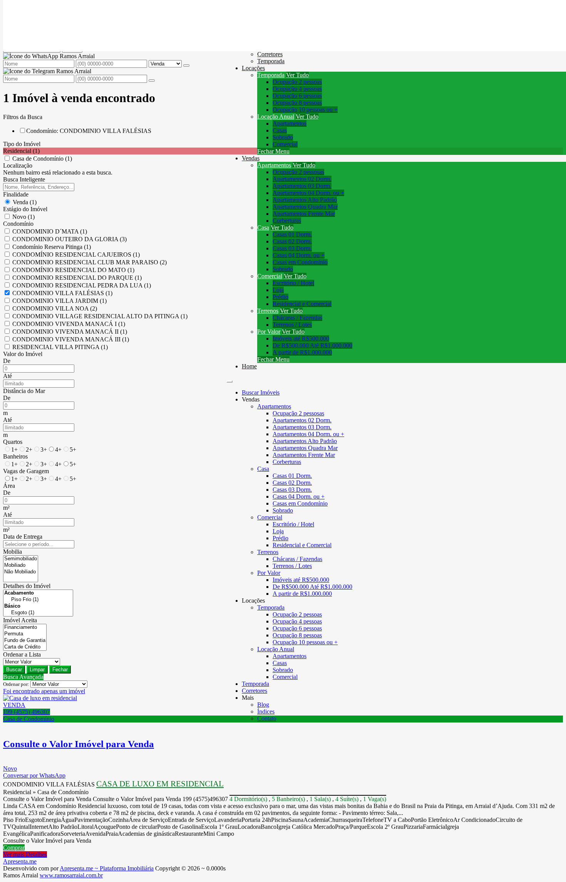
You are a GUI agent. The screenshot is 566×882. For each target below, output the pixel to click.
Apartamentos (289, 123)
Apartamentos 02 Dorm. (302, 179)
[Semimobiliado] (20, 559)
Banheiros (15, 456)
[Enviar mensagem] (186, 65)
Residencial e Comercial (302, 304)
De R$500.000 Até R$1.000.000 (312, 345)
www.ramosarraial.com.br (71, 875)
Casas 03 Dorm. (292, 248)
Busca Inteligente (24, 179)
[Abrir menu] (229, 379)
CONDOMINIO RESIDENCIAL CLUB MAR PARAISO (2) (89, 262)
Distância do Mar (24, 391)
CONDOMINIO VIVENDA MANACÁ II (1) (69, 331)
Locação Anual (275, 116)
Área (9, 485)
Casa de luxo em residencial (160, 783)
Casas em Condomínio (300, 262)
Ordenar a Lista (22, 654)
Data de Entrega (22, 536)
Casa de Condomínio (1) (42, 158)
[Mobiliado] (20, 565)
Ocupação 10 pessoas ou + (305, 109)
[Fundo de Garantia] (24, 640)
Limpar (37, 669)
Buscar (14, 669)
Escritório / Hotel (293, 283)
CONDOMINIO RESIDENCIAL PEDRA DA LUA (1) (81, 285)
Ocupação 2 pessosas (298, 172)
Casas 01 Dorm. (292, 234)
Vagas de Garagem (26, 471)
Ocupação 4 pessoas (297, 89)
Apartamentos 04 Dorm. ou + (308, 193)
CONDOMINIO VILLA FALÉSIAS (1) (62, 293)
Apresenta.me (20, 861)
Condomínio (18, 223)
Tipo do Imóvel (21, 144)
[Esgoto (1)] (38, 613)
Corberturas (287, 220)
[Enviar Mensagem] (152, 80)
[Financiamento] (24, 627)
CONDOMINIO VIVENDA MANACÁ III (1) (70, 339)
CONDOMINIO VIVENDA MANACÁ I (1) (68, 324)
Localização (17, 165)
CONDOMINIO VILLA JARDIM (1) (59, 300)
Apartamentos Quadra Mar (305, 206)
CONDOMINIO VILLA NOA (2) (54, 308)
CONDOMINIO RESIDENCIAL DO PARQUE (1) (77, 277)
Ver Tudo (297, 75)
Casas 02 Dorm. (292, 241)
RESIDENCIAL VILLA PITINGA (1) (60, 347)
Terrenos (267, 310)
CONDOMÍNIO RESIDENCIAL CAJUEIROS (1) (76, 254)
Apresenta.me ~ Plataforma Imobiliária (107, 868)
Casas (280, 130)
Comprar (14, 847)
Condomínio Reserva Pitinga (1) (51, 247)
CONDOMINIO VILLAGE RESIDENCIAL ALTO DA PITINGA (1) (100, 316)
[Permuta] (24, 634)
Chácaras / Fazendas (297, 317)
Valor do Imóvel (22, 354)
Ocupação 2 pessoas (297, 82)
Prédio (280, 297)
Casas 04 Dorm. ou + (299, 255)
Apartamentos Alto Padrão (305, 200)
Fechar (60, 669)
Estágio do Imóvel (25, 209)
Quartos (12, 441)
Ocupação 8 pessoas (297, 102)
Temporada (271, 75)
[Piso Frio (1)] (38, 599)
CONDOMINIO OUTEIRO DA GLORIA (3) (69, 239)
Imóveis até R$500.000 (301, 338)
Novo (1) (23, 216)
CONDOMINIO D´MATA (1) (49, 231)
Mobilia (12, 551)
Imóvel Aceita (20, 620)
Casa (263, 227)
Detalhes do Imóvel (26, 586)
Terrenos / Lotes (292, 324)
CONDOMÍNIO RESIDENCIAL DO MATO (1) (73, 270)
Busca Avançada (23, 677)
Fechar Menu (273, 151)
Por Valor (268, 331)
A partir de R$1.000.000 (302, 352)
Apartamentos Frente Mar (304, 213)
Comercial (285, 144)
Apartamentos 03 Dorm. (302, 186)
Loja (278, 290)
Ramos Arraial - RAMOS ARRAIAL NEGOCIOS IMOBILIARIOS (87, 13)
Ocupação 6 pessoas (297, 95)
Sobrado (283, 137)
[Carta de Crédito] (24, 647)
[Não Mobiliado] (20, 572)
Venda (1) (25, 202)
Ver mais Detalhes (25, 854)
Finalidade (15, 194)
